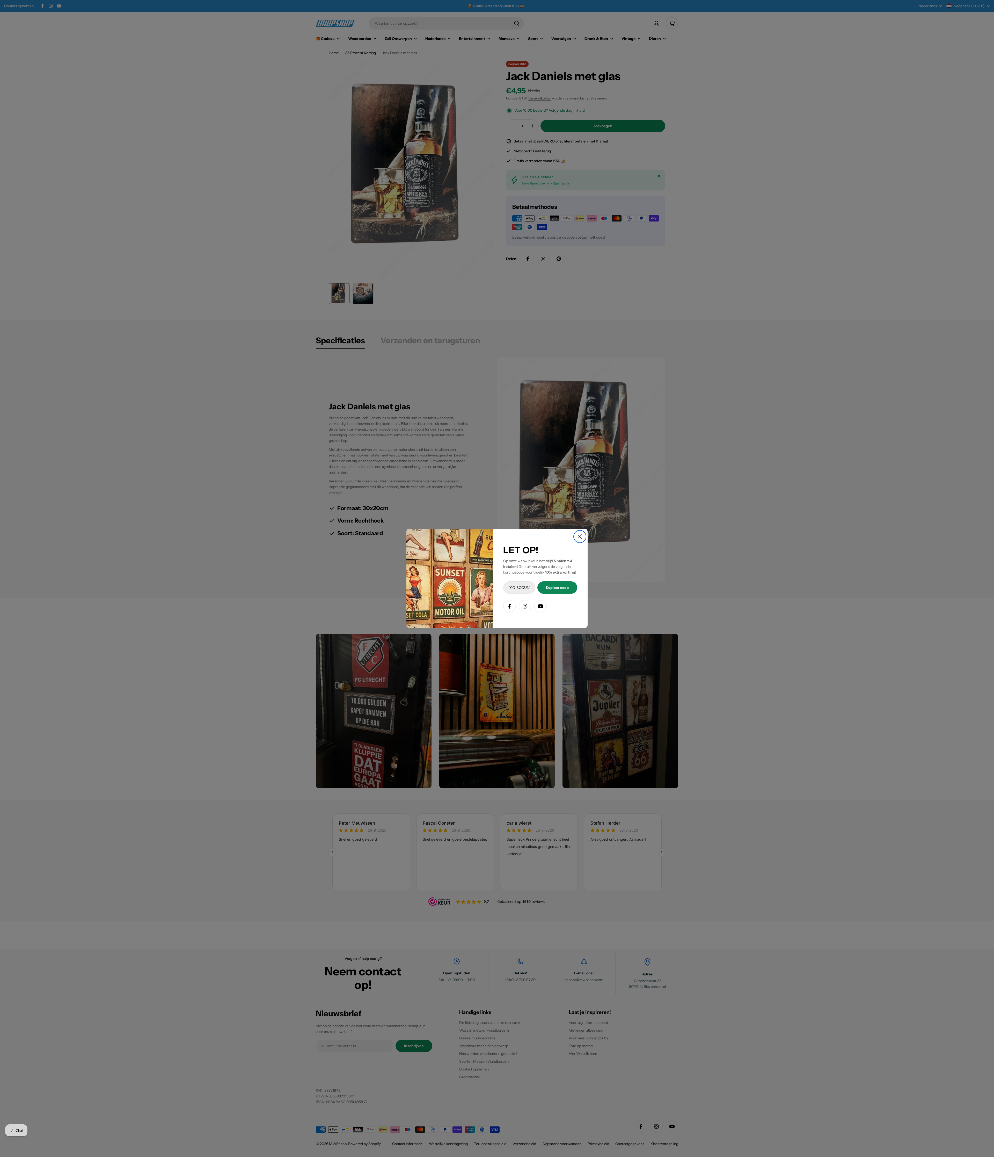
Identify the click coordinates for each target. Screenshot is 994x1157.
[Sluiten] (580, 536)
